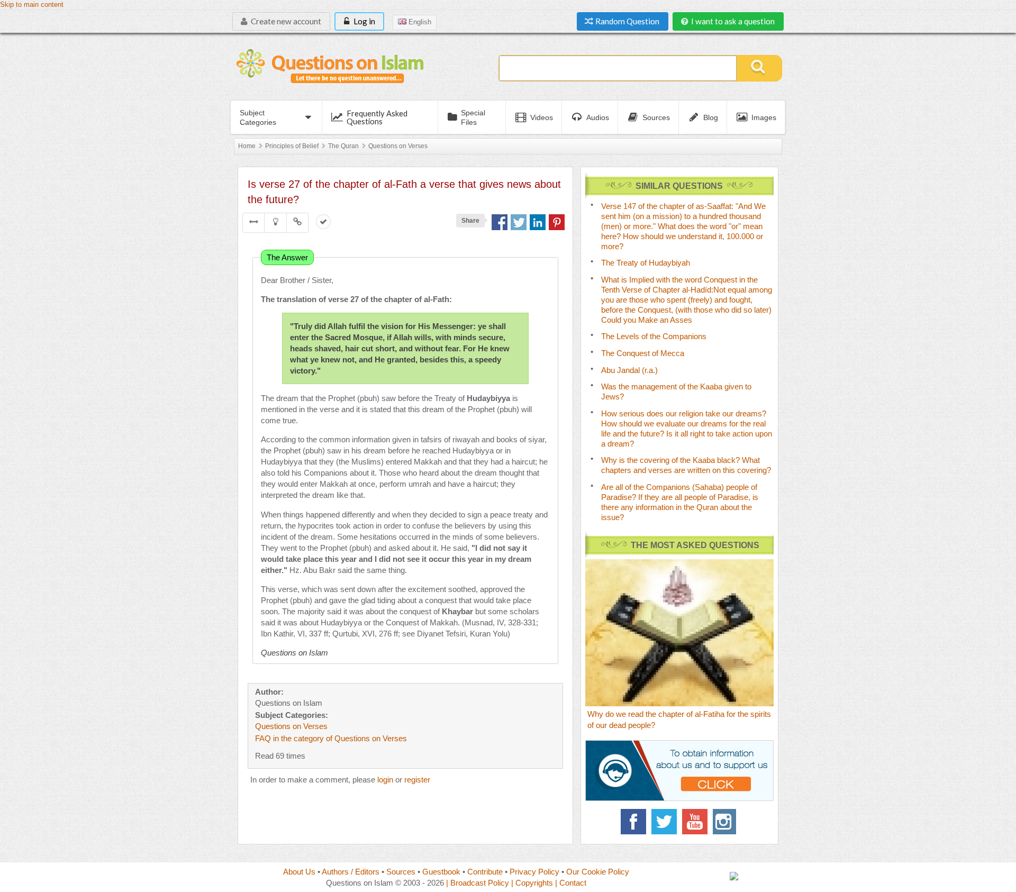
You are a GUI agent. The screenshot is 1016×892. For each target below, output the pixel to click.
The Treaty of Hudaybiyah (645, 262)
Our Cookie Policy (597, 871)
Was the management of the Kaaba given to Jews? (676, 391)
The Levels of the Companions (653, 336)
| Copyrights (532, 882)
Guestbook (441, 871)
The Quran (343, 146)
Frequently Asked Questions (377, 117)
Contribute (485, 871)
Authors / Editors (350, 871)
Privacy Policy (534, 871)
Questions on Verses (398, 146)
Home (247, 146)
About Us (299, 871)
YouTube (694, 821)
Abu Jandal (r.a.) (629, 370)
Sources (400, 871)
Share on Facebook (499, 222)
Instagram (725, 821)
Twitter (664, 821)
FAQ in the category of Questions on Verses (331, 738)
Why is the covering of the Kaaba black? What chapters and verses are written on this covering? (686, 465)
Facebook (633, 821)
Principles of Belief (292, 146)
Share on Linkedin (538, 222)
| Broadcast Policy (477, 882)
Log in (363, 21)
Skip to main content (32, 4)
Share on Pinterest (557, 222)
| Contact (570, 882)
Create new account (285, 21)
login (385, 779)
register (417, 779)
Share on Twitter (519, 222)
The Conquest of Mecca (642, 353)
